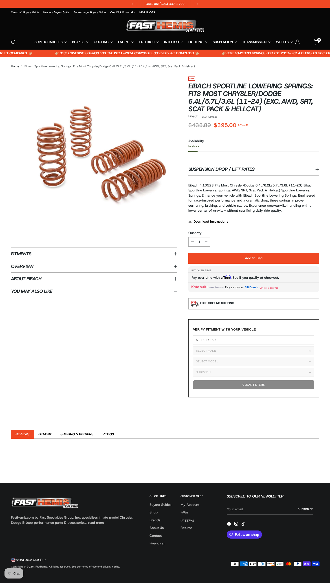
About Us (157, 528)
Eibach (193, 116)
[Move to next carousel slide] (315, 467)
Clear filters (253, 384)
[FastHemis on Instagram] (236, 525)
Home (15, 66)
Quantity (195, 233)
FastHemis (41, 566)
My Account (189, 504)
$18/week (251, 287)
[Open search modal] (13, 41)
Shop (154, 512)
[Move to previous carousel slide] (305, 467)
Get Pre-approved (269, 287)
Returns (186, 528)
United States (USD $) (29, 560)
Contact (156, 535)
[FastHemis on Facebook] (229, 525)
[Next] (197, 4)
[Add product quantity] (206, 241)
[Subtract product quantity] (193, 241)
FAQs (184, 512)
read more (96, 522)
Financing (157, 543)
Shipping (187, 520)
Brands (155, 520)
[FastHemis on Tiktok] (243, 525)
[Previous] (133, 4)
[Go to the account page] (297, 41)
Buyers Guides (160, 504)
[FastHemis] (165, 26)
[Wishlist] (307, 41)
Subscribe (305, 509)
